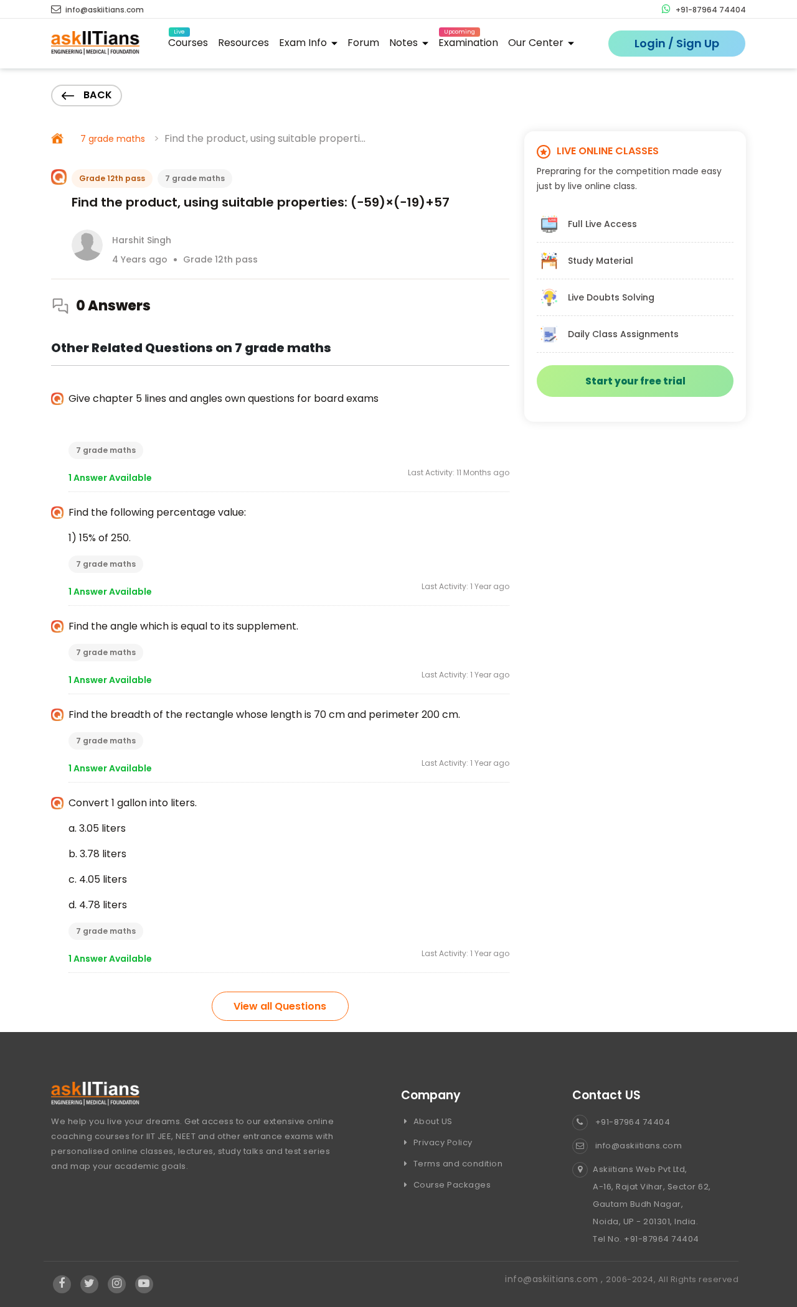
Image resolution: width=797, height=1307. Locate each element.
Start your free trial (635, 381)
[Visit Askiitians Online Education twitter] (89, 1284)
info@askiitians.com (104, 9)
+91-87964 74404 (710, 9)
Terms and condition (456, 1164)
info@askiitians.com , (555, 1279)
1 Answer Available (110, 478)
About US (432, 1121)
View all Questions (279, 1006)
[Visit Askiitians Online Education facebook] (62, 1284)
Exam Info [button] (304, 42)
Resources (243, 42)
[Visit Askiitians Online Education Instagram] (117, 1284)
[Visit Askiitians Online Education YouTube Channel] (144, 1284)
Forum (363, 42)
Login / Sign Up (676, 43)
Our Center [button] (537, 42)
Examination (468, 41)
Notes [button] (404, 42)
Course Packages (451, 1185)
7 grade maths (112, 139)
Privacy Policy (442, 1142)
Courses (188, 41)
